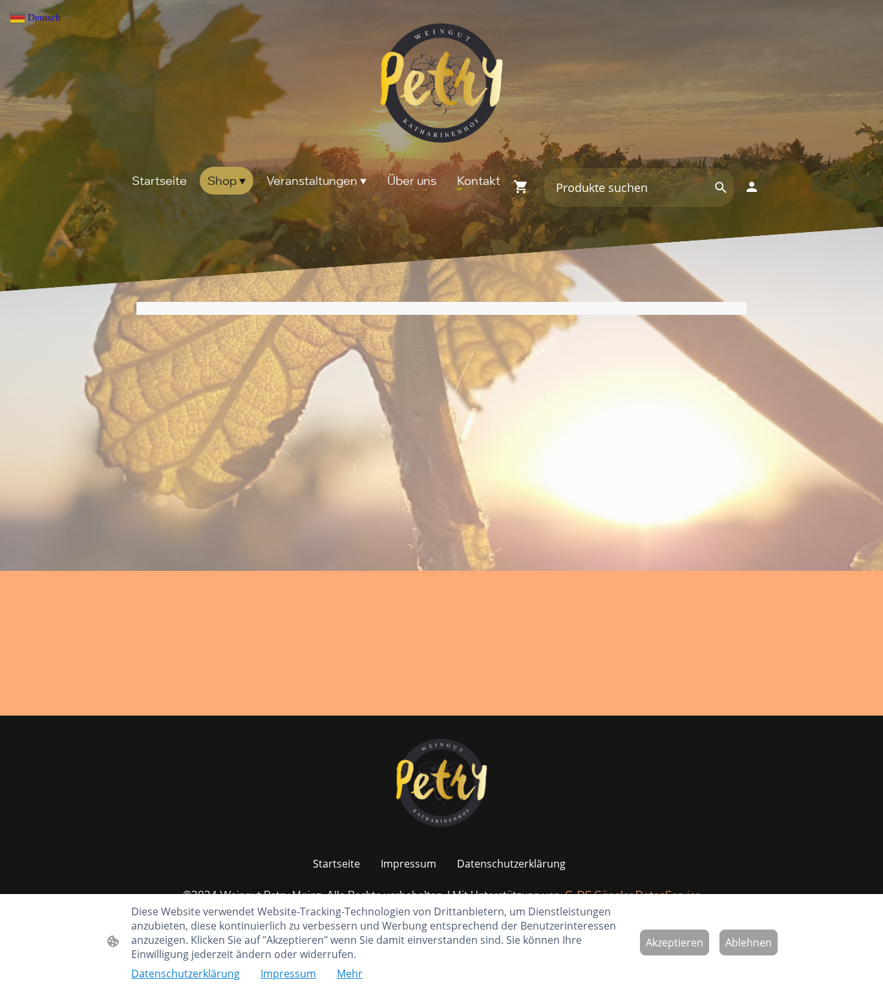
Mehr (350, 973)
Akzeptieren (674, 942)
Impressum (288, 973)
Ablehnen (748, 942)
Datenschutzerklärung (185, 973)
